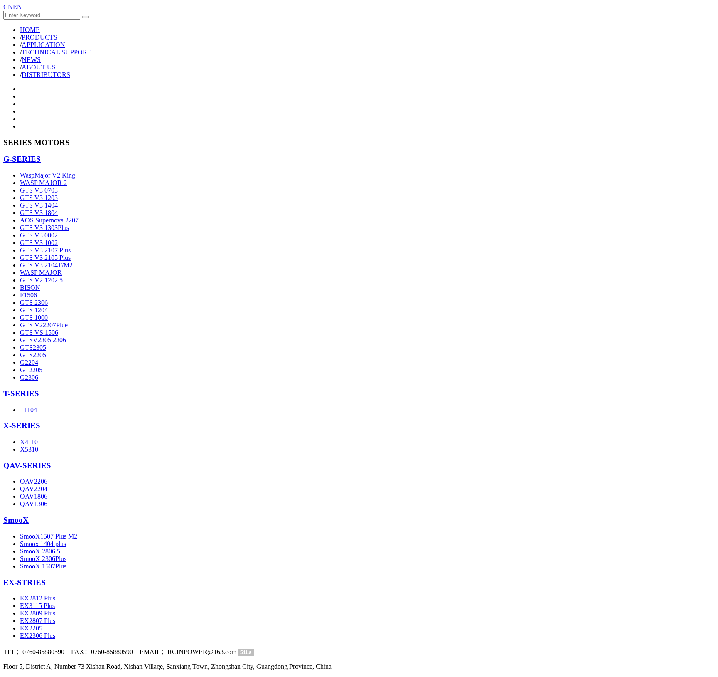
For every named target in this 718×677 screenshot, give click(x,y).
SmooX (16, 520)
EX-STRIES (24, 582)
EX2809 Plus (37, 613)
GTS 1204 (34, 310)
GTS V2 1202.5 (41, 280)
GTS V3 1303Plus (44, 227)
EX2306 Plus (37, 635)
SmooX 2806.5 (40, 551)
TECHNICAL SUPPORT (56, 52)
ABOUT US (39, 67)
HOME (30, 29)
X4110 (29, 441)
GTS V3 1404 (39, 205)
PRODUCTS (39, 37)
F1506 (28, 295)
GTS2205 (33, 354)
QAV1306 (33, 503)
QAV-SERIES (27, 465)
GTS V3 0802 (39, 235)
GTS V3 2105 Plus (45, 257)
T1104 (28, 409)
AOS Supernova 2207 (49, 220)
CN (8, 6)
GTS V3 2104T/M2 (46, 265)
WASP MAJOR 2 (43, 182)
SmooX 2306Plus (43, 558)
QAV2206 (33, 481)
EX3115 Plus (37, 605)
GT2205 (31, 369)
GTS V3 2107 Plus (45, 250)
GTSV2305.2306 (43, 339)
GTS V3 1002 (39, 242)
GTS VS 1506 (39, 332)
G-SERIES (22, 159)
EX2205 (31, 628)
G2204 (29, 362)
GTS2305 (33, 347)
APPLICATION (43, 44)
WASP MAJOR (41, 272)
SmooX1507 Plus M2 (48, 536)
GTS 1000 (34, 317)
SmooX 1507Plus (43, 566)
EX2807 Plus (37, 620)
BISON (30, 287)
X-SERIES (21, 425)
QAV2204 (33, 488)
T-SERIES (21, 393)
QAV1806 (33, 496)
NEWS (31, 59)
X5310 (29, 449)
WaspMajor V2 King (47, 175)
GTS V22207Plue (44, 325)
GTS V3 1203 (39, 197)
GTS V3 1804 (39, 212)
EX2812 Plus (37, 598)
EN (17, 6)
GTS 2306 (34, 302)
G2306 (29, 377)
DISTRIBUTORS (46, 74)
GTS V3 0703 (39, 190)
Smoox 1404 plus (43, 543)
